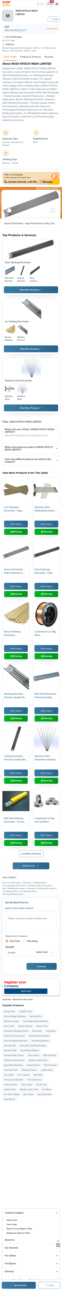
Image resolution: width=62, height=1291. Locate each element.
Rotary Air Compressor (14, 1036)
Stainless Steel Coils (29, 1089)
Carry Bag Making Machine (35, 1021)
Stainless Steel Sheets (14, 1060)
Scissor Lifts (41, 1026)
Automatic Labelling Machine (33, 1045)
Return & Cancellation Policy (19, 1228)
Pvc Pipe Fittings (11, 1094)
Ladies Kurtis (47, 1070)
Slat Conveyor (50, 1065)
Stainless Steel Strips (38, 1060)
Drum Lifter (9, 1026)
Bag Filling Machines (13, 1065)
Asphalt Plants (33, 1065)
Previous (9, 210)
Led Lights (9, 1075)
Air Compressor (35, 1080)
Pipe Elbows (9, 1099)
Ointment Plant (11, 1070)
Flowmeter (51, 1031)
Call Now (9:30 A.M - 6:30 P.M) (22, 182)
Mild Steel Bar (49, 1055)
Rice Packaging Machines (16, 1041)
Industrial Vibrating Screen (16, 1031)
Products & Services (30, 57)
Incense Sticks (10, 1084)
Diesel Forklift (10, 1050)
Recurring (32, 941)
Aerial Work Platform (29, 1050)
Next (52, 210)
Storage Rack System (14, 1055)
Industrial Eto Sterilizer (39, 1036)
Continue (41, 966)
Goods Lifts (41, 1084)
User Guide (11, 1224)
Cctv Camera (24, 1075)
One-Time (15, 941)
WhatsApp (47, 182)
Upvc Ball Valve (44, 1094)
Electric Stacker (25, 1026)
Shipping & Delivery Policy (18, 1233)
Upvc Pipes (28, 1094)
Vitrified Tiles (10, 1089)
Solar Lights (26, 1084)
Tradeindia (6, 1000)
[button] (54, 19)
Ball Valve (38, 1075)
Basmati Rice (36, 1016)
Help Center (11, 1220)
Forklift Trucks (25, 1011)
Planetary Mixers (29, 1070)
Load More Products (31, 854)
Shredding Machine (40, 1041)
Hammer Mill (10, 1045)
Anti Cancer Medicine (14, 1080)
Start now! (26, 991)
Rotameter (37, 1031)
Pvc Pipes (46, 1089)
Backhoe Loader (11, 1021)
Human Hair (9, 1011)
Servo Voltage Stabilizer (15, 1016)
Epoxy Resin (33, 1055)
